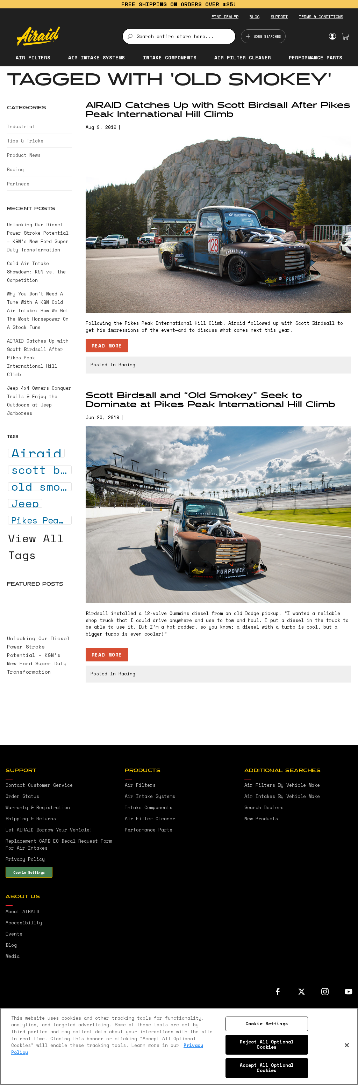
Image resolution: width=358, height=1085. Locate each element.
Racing (127, 364)
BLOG (254, 17)
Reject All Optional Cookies (267, 1044)
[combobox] (179, 36)
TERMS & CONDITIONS (321, 17)
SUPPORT (279, 17)
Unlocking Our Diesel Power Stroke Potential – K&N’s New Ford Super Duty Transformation (38, 655)
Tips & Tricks (25, 140)
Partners (18, 183)
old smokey (41, 486)
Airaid (36, 453)
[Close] (347, 1045)
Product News (24, 155)
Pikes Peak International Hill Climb (41, 520)
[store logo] (65, 36)
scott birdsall (41, 469)
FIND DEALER (225, 17)
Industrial (21, 126)
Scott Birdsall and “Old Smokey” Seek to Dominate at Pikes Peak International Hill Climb (210, 400)
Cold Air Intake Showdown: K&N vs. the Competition (36, 272)
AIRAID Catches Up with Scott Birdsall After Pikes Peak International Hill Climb (218, 110)
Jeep (25, 503)
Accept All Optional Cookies (267, 1068)
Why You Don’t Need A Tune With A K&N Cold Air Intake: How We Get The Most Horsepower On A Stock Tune (38, 310)
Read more (107, 345)
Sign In (332, 36)
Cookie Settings (29, 872)
